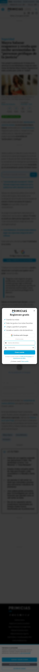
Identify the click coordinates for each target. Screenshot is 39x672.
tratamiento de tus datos (19, 358)
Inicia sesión (24, 361)
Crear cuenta (19, 352)
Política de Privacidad (25, 356)
